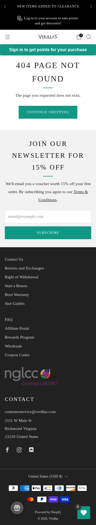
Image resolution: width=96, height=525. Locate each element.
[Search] (88, 36)
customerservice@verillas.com (30, 412)
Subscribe (48, 233)
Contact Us (14, 259)
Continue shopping (48, 112)
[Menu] (7, 37)
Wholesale (13, 346)
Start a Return (16, 286)
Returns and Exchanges (24, 268)
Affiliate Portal (17, 328)
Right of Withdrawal (21, 277)
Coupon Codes (17, 355)
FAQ (9, 319)
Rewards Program (19, 337)
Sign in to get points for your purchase (48, 49)
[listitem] (48, 6)
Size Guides (15, 303)
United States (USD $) (45, 476)
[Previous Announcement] (5, 6)
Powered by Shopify (48, 512)
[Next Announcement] (91, 6)
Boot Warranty (17, 294)
